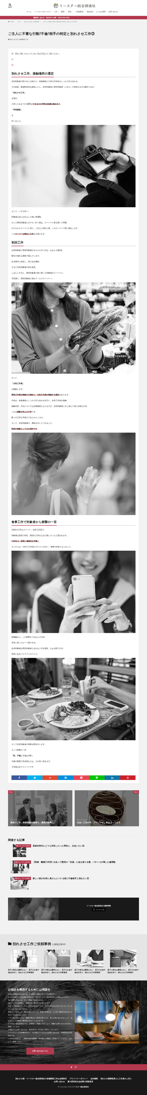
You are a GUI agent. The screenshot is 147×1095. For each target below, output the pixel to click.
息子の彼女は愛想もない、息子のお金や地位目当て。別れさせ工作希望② (89, 971)
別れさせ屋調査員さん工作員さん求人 (116, 1078)
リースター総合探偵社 (80, 1087)
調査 (62, 12)
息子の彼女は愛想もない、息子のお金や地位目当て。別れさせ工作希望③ (56, 971)
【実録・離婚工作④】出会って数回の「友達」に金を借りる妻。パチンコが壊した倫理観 (74, 862)
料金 (69, 12)
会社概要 (94, 1078)
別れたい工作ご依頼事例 (23, 862)
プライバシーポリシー (78, 1078)
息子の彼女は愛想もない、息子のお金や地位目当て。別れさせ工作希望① (123, 971)
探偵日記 (90, 12)
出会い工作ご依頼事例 (24, 845)
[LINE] (97, 777)
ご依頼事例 (79, 12)
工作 (55, 12)
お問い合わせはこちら (40, 1051)
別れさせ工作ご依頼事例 (31, 22)
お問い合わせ (113, 12)
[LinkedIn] (112, 777)
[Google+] (50, 777)
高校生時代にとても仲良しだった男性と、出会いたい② (58, 845)
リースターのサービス (42, 12)
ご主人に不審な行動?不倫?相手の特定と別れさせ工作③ (59, 22)
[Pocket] (81, 777)
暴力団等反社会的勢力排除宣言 (80, 1081)
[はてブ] (66, 777)
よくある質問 (101, 12)
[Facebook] (19, 777)
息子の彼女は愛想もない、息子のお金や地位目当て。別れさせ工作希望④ (23, 971)
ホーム (29, 12)
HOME (12, 22)
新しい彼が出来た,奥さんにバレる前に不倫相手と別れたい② (61, 878)
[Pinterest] (128, 777)
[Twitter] (34, 777)
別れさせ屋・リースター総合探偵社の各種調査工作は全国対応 (41, 1078)
